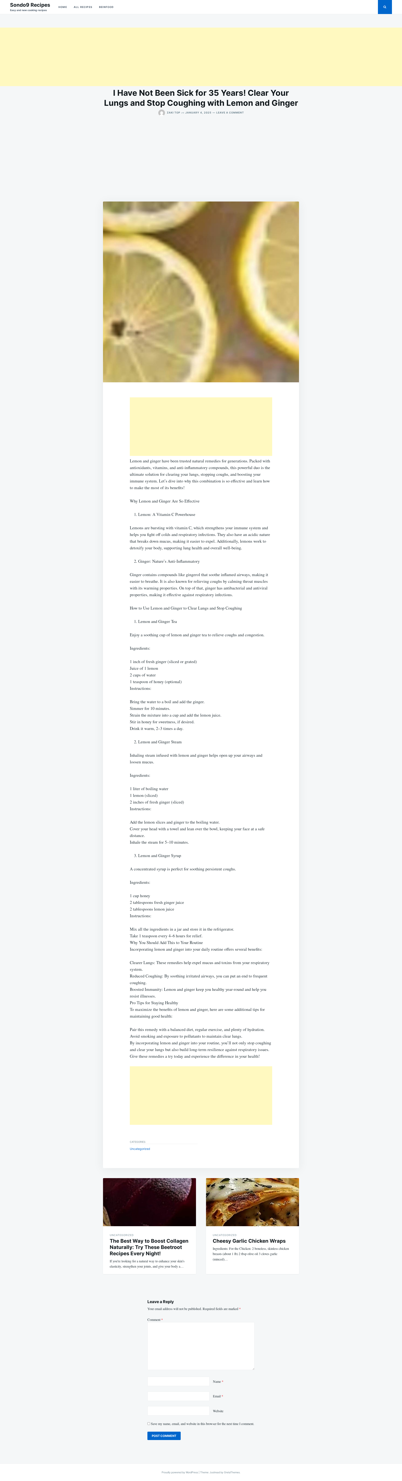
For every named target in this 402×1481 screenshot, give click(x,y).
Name (218, 1381)
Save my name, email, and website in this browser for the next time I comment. (202, 1423)
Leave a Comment (230, 112)
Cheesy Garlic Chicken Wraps (249, 1241)
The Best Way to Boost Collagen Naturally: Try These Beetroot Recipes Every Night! (149, 1247)
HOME (62, 7)
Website (218, 1411)
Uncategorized (140, 1149)
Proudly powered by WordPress (180, 1472)
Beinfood (106, 7)
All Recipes (83, 7)
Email (218, 1396)
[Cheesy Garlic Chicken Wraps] (252, 1202)
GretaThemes (232, 1472)
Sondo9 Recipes (30, 5)
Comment (155, 1319)
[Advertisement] (125, 57)
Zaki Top (173, 112)
